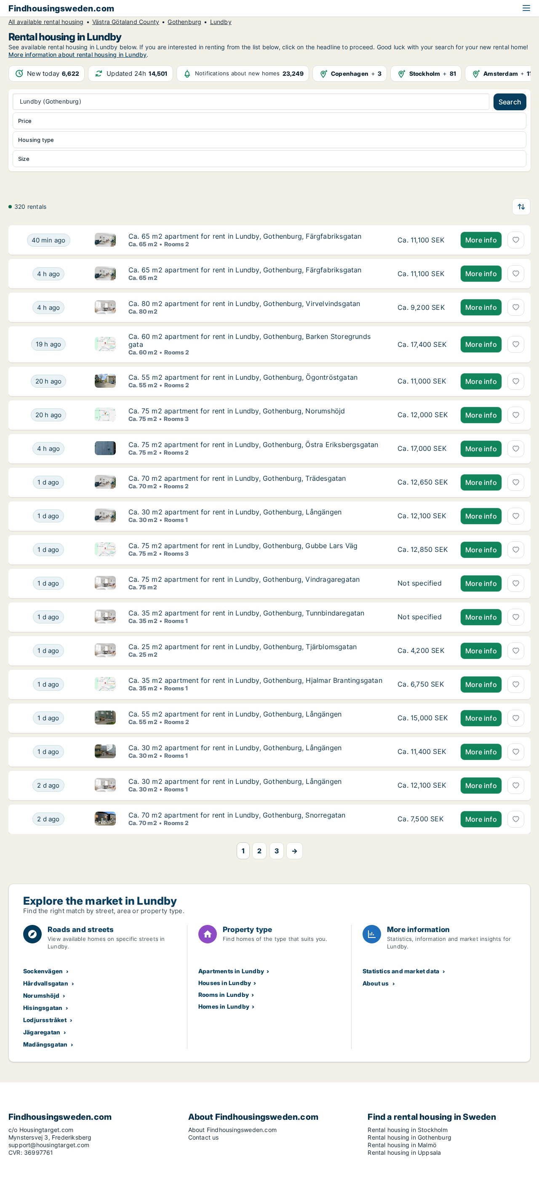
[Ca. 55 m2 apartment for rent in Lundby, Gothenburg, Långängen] (422, 718)
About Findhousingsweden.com (232, 1129)
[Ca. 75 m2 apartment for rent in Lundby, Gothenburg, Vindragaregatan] (422, 583)
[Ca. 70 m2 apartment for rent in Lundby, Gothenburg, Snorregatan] (422, 819)
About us (376, 983)
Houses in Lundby (224, 982)
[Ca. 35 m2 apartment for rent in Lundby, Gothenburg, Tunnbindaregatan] (422, 617)
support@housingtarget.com (48, 1144)
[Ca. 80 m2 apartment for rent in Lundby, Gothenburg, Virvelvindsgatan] (422, 307)
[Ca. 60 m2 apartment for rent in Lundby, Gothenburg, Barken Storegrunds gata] (422, 344)
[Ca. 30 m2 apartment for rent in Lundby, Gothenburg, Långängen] (422, 516)
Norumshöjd (41, 995)
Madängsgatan (45, 1044)
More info (481, 240)
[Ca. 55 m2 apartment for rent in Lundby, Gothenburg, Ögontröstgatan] (422, 381)
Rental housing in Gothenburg (409, 1137)
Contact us (203, 1137)
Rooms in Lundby (223, 994)
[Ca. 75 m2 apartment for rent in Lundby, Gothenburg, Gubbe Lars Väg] (422, 550)
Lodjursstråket (45, 1019)
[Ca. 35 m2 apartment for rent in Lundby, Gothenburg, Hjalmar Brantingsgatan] (422, 684)
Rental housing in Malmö (402, 1144)
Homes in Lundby (223, 1006)
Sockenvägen (43, 971)
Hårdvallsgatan (45, 983)
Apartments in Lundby (231, 971)
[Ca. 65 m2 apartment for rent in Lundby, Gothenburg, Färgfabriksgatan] (422, 240)
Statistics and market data (401, 971)
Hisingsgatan (42, 1007)
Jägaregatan (41, 1032)
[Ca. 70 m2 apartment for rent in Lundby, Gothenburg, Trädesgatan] (422, 482)
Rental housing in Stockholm (407, 1129)
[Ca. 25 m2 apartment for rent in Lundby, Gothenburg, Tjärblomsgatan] (422, 651)
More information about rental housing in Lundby (77, 54)
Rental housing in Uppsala (404, 1152)
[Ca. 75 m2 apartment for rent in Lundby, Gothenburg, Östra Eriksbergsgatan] (422, 448)
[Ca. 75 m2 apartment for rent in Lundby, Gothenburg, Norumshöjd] (422, 415)
